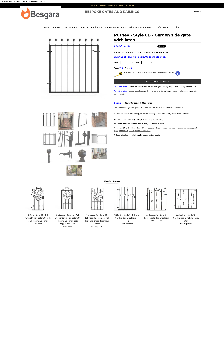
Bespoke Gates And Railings (112, 12)
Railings (95, 27)
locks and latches (142, 131)
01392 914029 (160, 52)
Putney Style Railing (154, 119)
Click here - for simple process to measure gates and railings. (148, 72)
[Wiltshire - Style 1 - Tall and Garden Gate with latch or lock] (127, 211)
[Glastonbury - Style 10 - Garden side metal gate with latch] (186, 211)
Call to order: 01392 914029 (157, 81)
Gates (83, 27)
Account (197, 11)
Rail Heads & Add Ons (140, 27)
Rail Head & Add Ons (137, 128)
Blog (177, 27)
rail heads (187, 128)
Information (163, 27)
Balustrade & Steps (115, 27)
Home (2, 1)
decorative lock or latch (126, 135)
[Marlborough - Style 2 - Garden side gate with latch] (156, 211)
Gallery (56, 27)
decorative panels (126, 131)
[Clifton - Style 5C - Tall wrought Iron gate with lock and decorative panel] (38, 211)
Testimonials (70, 27)
